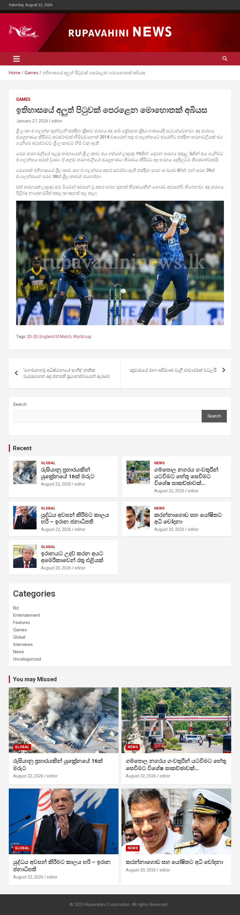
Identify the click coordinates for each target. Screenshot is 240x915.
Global (48, 463)
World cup (82, 336)
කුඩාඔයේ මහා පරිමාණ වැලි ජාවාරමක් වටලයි (173, 370)
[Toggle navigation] (16, 58)
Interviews (23, 644)
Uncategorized (27, 659)
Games (23, 99)
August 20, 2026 (169, 529)
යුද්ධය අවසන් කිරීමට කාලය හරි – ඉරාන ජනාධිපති (75, 518)
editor (57, 121)
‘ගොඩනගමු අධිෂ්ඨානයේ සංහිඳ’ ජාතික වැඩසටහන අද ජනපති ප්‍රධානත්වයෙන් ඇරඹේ (66, 373)
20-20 (32, 336)
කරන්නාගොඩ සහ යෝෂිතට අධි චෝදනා (188, 518)
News (159, 463)
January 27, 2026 (32, 121)
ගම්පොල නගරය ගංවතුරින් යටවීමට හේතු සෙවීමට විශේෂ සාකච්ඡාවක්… (186, 476)
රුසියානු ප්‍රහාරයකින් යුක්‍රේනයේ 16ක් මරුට (68, 473)
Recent (22, 448)
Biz (16, 608)
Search (20, 404)
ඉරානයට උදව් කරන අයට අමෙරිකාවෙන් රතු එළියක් (72, 557)
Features (21, 622)
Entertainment (26, 615)
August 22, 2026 (56, 484)
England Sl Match (55, 336)
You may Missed (35, 679)
